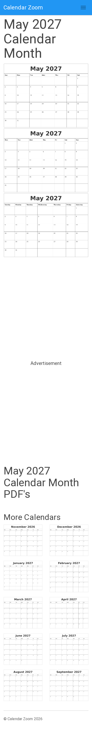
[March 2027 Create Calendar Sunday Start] (23, 613)
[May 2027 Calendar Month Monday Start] (46, 160)
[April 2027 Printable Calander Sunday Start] (69, 613)
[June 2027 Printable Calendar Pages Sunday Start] (23, 649)
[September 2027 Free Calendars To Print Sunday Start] (69, 685)
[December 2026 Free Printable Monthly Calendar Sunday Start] (69, 540)
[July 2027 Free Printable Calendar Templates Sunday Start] (69, 649)
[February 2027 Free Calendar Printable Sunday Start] (69, 576)
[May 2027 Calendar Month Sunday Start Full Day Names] (46, 225)
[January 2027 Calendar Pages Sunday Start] (23, 575)
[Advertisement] (46, 308)
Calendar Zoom (23, 7)
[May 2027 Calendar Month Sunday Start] (46, 95)
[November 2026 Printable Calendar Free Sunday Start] (23, 540)
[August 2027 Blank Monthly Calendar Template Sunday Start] (23, 685)
